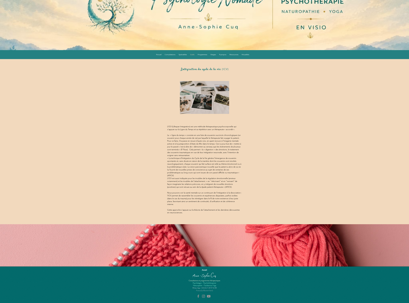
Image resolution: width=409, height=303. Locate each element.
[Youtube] (209, 296)
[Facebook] (198, 296)
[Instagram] (203, 296)
